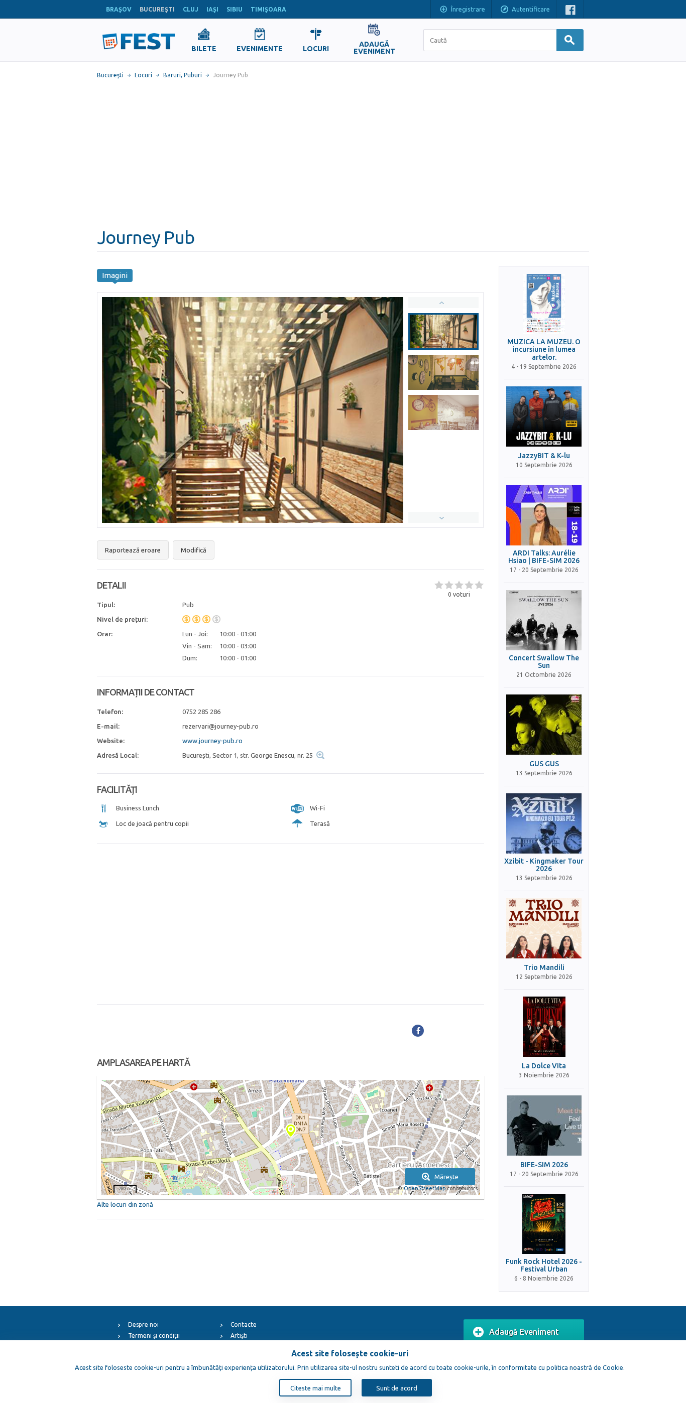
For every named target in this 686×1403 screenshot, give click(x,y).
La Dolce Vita (544, 1066)
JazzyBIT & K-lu (544, 456)
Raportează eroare (133, 549)
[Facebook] (418, 1031)
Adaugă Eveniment (524, 1331)
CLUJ (190, 9)
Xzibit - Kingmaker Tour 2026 (544, 865)
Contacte (244, 1324)
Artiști (239, 1335)
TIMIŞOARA (268, 9)
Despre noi (143, 1324)
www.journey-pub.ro (212, 740)
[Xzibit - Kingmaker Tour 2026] (544, 823)
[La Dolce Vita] (544, 1027)
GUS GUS (544, 764)
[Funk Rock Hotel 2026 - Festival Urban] (544, 1224)
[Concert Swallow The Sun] (544, 620)
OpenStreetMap (424, 1188)
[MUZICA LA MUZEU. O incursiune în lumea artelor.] (544, 304)
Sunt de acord (396, 1387)
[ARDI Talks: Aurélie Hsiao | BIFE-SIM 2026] (544, 515)
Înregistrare (468, 9)
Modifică (193, 549)
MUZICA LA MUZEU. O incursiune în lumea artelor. (544, 349)
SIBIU (234, 9)
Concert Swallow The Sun (544, 661)
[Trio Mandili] (544, 928)
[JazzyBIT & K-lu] (544, 416)
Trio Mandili (544, 967)
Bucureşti (110, 75)
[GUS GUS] (544, 724)
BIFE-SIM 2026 (544, 1165)
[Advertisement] (343, 153)
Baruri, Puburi (182, 75)
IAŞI (212, 9)
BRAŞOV (119, 9)
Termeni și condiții (154, 1335)
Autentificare (531, 9)
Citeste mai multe (315, 1387)
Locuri (143, 75)
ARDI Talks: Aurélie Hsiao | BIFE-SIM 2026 (544, 557)
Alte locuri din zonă (125, 1204)
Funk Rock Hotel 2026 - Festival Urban (544, 1265)
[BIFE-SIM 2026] (544, 1125)
